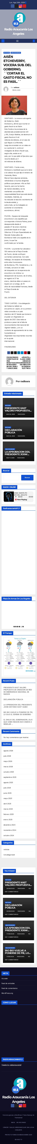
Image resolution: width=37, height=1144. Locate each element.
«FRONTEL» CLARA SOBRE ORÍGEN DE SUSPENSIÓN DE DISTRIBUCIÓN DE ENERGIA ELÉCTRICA (24, 363)
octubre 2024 (9, 835)
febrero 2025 (9, 814)
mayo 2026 (8, 761)
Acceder (4, 978)
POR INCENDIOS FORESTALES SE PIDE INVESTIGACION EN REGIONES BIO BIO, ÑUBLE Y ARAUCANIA (12, 363)
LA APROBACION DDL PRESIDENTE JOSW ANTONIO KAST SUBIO (18, 454)
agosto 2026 (8, 751)
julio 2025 (7, 788)
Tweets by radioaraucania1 (11, 1065)
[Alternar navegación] (17, 40)
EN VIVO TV (18, 1139)
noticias (6, 52)
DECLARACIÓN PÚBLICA (13, 431)
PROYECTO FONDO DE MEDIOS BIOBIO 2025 (18, 1135)
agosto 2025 (8, 782)
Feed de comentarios (9, 988)
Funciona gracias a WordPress (12, 1115)
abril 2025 (7, 804)
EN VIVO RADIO (21, 1122)
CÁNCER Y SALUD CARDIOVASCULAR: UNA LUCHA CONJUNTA (18, 1129)
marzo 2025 (8, 809)
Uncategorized (15, 52)
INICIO (13, 1122)
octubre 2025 (9, 772)
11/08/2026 (10, 956)
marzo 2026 (8, 767)
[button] (30, 41)
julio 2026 (7, 756)
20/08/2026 (11, 888)
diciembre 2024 (9, 825)
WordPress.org (7, 993)
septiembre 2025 (10, 777)
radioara (16, 87)
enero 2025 (8, 820)
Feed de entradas (8, 983)
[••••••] (18, 614)
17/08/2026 (11, 934)
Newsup (29, 1115)
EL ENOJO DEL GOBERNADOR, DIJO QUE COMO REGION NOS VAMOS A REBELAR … (18, 722)
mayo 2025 (8, 798)
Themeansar (18, 1117)
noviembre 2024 (10, 830)
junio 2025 (7, 793)
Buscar (6, 471)
